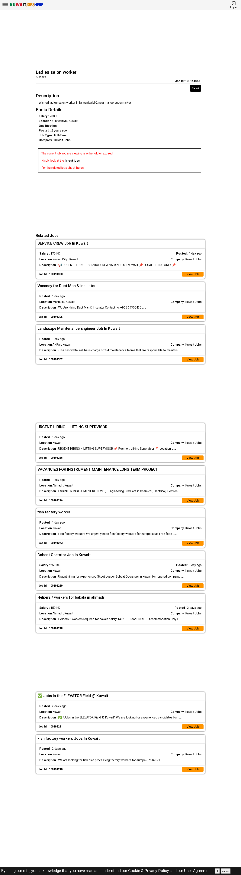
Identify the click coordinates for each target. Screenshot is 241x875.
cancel (225, 871)
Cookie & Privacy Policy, (149, 870)
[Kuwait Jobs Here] (26, 6)
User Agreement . (199, 870)
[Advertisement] (121, 40)
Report (195, 88)
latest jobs (72, 160)
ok (217, 871)
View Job (193, 274)
